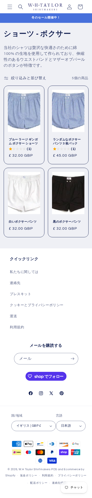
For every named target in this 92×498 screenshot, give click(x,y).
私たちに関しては (24, 272)
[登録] (72, 358)
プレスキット (20, 294)
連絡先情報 (59, 483)
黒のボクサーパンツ (67, 221)
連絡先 (15, 283)
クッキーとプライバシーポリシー (37, 305)
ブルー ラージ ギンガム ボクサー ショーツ (23, 141)
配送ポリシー (38, 483)
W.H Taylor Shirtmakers (35, 469)
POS (54, 469)
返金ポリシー (28, 475)
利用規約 (17, 327)
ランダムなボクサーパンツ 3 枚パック (67, 141)
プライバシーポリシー (72, 475)
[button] (9, 6)
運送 (13, 316)
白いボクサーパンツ (23, 221)
